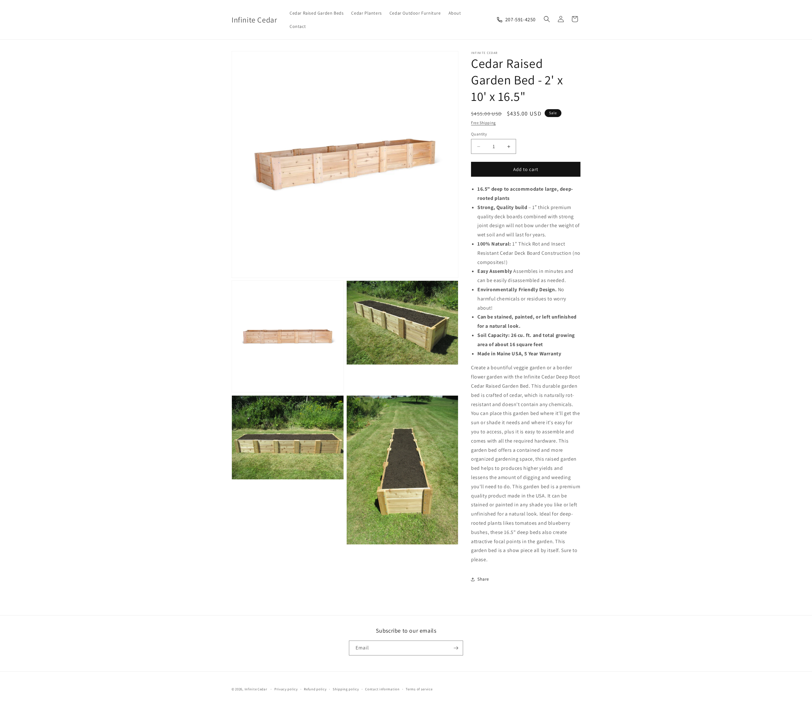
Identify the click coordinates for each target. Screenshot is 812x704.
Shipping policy (346, 689)
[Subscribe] (456, 648)
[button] (547, 19)
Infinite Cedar (256, 689)
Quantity (479, 134)
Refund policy (315, 689)
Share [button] (483, 579)
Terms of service (419, 689)
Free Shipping (483, 122)
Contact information (382, 689)
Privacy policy (286, 689)
